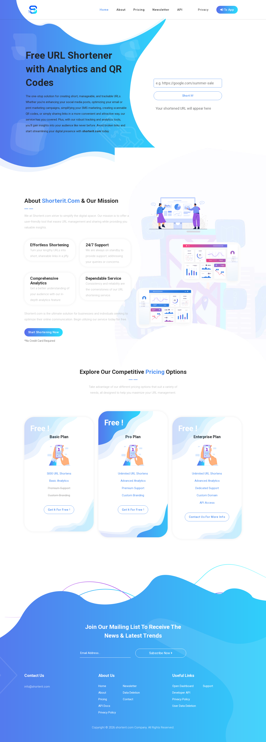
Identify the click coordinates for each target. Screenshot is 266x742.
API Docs (104, 706)
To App (228, 9)
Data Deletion (131, 692)
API (179, 9)
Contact (128, 699)
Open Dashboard (183, 686)
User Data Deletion (184, 706)
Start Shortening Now (43, 332)
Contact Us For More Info (207, 517)
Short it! (188, 95)
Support (208, 686)
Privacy (203, 9)
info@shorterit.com (37, 686)
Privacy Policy (107, 712)
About (121, 9)
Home (104, 9)
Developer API (181, 692)
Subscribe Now (160, 653)
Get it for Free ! (59, 509)
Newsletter (160, 9)
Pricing (139, 9)
